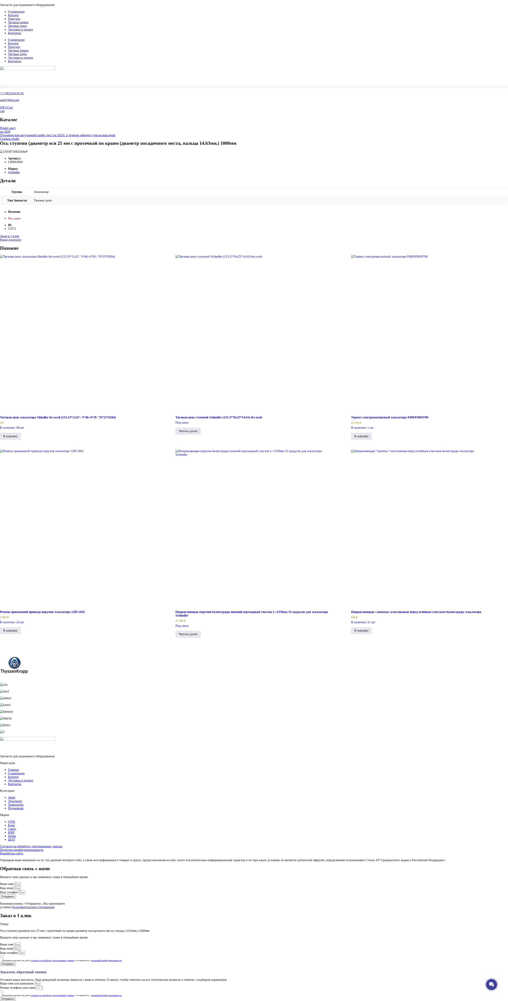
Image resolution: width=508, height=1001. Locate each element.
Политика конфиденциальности (21, 849)
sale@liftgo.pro (9, 100)
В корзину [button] (10, 436)
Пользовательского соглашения (33, 907)
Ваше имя (7, 884)
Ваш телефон (9, 892)
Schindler (14, 172)
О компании (16, 11)
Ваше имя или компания (17, 983)
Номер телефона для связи (18, 987)
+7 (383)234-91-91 (12, 93)
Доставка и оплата (20, 29)
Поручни (14, 18)
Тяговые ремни (18, 22)
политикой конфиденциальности (106, 960)
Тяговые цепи (17, 26)
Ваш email (7, 888)
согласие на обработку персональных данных (52, 960)
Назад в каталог (10, 239)
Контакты (14, 33)
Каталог (13, 15)
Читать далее (188, 431)
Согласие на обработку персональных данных (31, 846)
